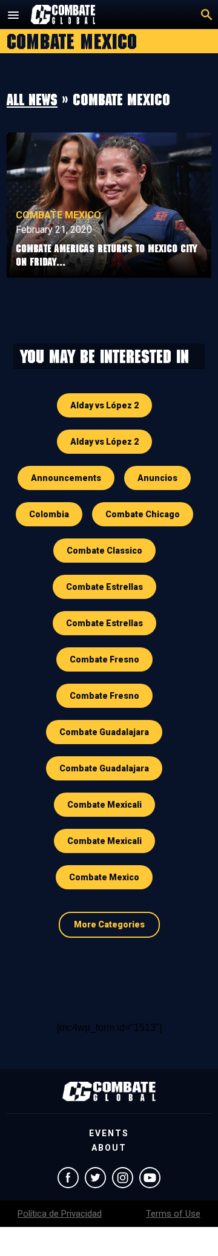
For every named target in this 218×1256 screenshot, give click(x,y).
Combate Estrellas (104, 587)
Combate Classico (104, 550)
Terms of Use (173, 1213)
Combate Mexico (58, 215)
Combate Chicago (142, 514)
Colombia (49, 514)
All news (32, 99)
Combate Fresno (104, 659)
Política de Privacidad (60, 1213)
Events (109, 1133)
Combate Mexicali (104, 805)
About (109, 1148)
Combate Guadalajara (104, 732)
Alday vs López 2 (104, 405)
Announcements (66, 478)
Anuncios (157, 478)
